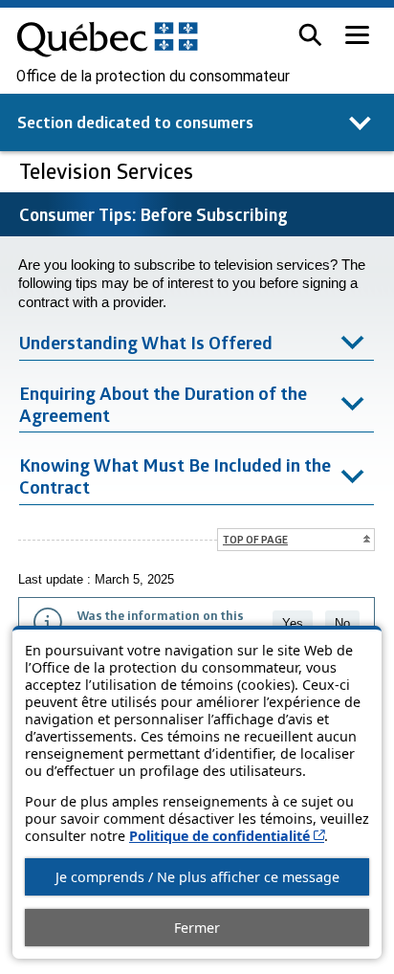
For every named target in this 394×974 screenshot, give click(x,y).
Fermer (197, 928)
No (342, 623)
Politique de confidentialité (226, 836)
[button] (310, 35)
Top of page (255, 539)
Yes (292, 623)
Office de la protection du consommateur (153, 76)
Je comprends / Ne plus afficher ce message (197, 877)
